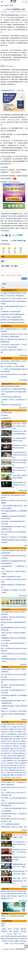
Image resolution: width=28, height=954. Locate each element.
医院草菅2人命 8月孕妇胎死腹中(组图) (12, 320)
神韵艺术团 (13, 936)
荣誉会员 (11, 218)
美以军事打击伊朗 (6, 412)
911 (2, 35)
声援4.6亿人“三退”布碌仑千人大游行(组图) (13, 537)
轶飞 (2, 893)
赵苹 (2, 896)
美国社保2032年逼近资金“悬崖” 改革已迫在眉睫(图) (19, 462)
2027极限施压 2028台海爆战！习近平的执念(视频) (19, 852)
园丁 (22, 893)
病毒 (4, 727)
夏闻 (8, 893)
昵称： (3, 261)
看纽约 (3, 938)
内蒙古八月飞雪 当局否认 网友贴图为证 (12, 295)
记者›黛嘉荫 (4, 167)
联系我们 (16, 931)
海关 (5, 768)
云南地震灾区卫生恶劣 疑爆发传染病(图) (13, 314)
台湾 (19, 753)
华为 (17, 743)
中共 (14, 736)
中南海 (22, 741)
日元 (17, 751)
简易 (12, 891)
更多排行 (24, 830)
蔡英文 (23, 753)
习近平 (19, 727)
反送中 (8, 743)
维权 (18, 758)
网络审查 (10, 760)
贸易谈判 (4, 741)
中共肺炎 (3, 724)
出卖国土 (5, 729)
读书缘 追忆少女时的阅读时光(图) (11, 405)
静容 (8, 896)
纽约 (12, 941)
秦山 (5, 896)
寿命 (13, 777)
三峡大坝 (20, 729)
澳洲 (10, 770)
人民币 (11, 751)
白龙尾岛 (10, 763)
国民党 (25, 734)
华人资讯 (9, 916)
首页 (2, 5)
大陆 (23, 756)
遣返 (8, 768)
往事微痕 (19, 731)
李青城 (12, 896)
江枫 (19, 896)
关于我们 (16, 929)
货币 (7, 751)
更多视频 (24, 886)
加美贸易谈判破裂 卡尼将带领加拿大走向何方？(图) (19, 485)
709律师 (22, 758)
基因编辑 (9, 758)
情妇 (14, 743)
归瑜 (24, 891)
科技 (17, 916)
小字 (26, 11)
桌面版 (4, 929)
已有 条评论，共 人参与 (9, 266)
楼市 (2, 753)
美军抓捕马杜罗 (6, 418)
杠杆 (21, 748)
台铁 (15, 729)
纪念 (14, 84)
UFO (11, 736)
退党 (2, 736)
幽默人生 (13, 775)
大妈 (8, 756)
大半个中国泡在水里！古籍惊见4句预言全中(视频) (19, 470)
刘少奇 (20, 772)
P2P (2, 758)
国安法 (5, 731)
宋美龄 (8, 772)
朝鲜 (4, 748)
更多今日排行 (23, 595)
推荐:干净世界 (5, 936)
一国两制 (14, 746)
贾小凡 (16, 891)
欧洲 (21, 941)
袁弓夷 (8, 734)
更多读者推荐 (23, 380)
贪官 (11, 743)
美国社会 (3, 916)
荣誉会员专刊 (7, 384)
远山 (5, 893)
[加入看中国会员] (14, 201)
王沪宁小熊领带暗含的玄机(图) (10, 824)
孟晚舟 (11, 739)
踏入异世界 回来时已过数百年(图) (11, 397)
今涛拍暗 (8, 891)
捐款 (10, 931)
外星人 (10, 777)
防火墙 (14, 758)
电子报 (10, 929)
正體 (23, 1)
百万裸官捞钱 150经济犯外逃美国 (10, 311)
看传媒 (7, 938)
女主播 (11, 765)
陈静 (14, 893)
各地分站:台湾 (6, 941)
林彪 (16, 772)
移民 (20, 765)
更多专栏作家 (23, 901)
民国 (13, 770)
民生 (24, 768)
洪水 (14, 731)
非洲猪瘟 (19, 756)
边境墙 (18, 739)
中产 (11, 753)
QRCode (14, 235)
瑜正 (16, 896)
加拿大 (8, 748)
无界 (25, 938)
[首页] (13, 2)
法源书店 (19, 936)
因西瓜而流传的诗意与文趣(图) (10, 386)
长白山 (5, 763)
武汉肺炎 (12, 724)
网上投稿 (23, 931)
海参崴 (15, 753)
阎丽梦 (18, 736)
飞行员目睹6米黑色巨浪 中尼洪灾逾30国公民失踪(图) (19, 455)
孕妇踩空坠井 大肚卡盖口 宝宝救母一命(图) (13, 298)
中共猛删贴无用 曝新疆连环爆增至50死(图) (13, 293)
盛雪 (25, 893)
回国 (14, 768)
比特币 (3, 751)
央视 (14, 765)
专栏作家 (5, 889)
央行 (15, 748)
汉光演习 (19, 734)
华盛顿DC (17, 941)
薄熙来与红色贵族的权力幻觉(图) (11, 576)
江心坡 (15, 763)
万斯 (21, 739)
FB (2, 748)
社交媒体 (23, 746)
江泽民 (14, 741)
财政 (5, 753)
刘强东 (5, 756)
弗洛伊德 (7, 736)
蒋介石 (3, 772)
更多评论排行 (23, 355)
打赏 (19, 11)
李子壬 (23, 896)
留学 (2, 768)
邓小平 (12, 772)
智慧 (17, 775)
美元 (24, 748)
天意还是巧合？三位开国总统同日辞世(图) (13, 389)
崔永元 (18, 741)
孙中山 (24, 770)
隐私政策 (4, 931)
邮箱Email (3, 923)
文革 (16, 777)
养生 (19, 777)
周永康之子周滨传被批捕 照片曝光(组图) (13, 322)
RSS (20, 934)
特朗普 (21, 724)
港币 (20, 751)
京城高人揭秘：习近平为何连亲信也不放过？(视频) (19, 881)
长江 (8, 731)
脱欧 (12, 748)
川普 (17, 724)
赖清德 (6, 739)
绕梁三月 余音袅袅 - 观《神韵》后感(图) (12, 366)
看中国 (6, 170)
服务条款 (23, 929)
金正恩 (22, 736)
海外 (2, 770)
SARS (19, 763)
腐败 (20, 743)
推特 (15, 934)
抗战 (20, 770)
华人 (17, 765)
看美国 (7, 5)
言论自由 (5, 765)
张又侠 (23, 727)
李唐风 (18, 893)
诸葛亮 (5, 775)
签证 (11, 768)
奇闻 (6, 777)
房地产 (24, 751)
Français (11, 943)
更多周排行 (23, 664)
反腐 (24, 743)
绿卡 (20, 768)
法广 (18, 746)
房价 (11, 756)
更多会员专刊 (23, 408)
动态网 (22, 938)
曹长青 (8, 898)
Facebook (9, 934)
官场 (5, 746)
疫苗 (11, 731)
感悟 (20, 775)
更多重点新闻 (23, 490)
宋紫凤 (3, 891)
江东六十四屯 (17, 760)
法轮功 (5, 760)
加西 (24, 941)
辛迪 (11, 898)
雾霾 (5, 758)
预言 (2, 777)
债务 (18, 748)
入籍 (17, 768)
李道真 (21, 891)
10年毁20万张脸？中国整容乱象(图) (11, 317)
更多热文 (24, 719)
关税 (14, 739)
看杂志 (25, 936)
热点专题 (5, 410)
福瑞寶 (12, 938)
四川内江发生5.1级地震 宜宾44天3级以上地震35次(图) (19, 426)
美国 (25, 739)
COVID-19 (9, 727)
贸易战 (14, 727)
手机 (24, 775)
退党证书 (17, 938)
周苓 (11, 893)
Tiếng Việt (17, 943)
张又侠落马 (4, 415)
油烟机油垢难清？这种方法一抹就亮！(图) (13, 827)
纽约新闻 (21, 916)
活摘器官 (11, 729)
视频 (3, 832)
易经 (8, 775)
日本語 (22, 943)
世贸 (12, 122)
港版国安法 (13, 734)
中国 (4, 15)
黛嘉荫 (3, 918)
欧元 (14, 751)
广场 (8, 128)
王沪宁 (9, 741)
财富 (8, 753)
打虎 (2, 746)
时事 (11, 5)
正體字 (6, 943)
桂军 (16, 770)
